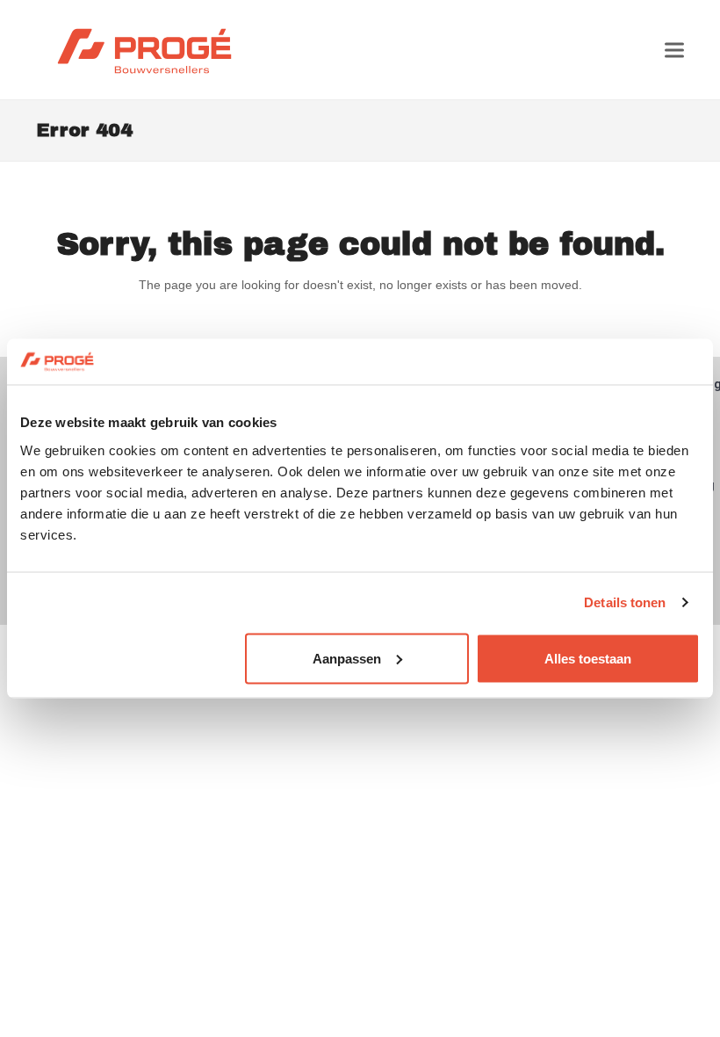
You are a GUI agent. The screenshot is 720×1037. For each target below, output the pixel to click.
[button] (674, 49)
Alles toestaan (587, 657)
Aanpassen (347, 657)
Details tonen (625, 602)
